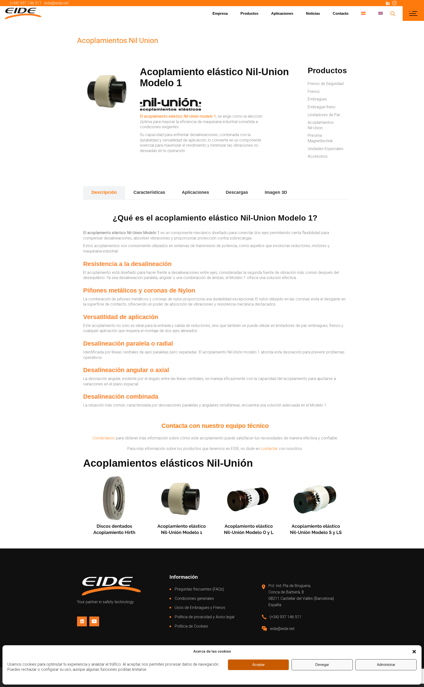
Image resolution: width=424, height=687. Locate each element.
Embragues (317, 99)
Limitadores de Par (324, 114)
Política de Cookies (191, 626)
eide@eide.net (56, 3)
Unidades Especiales (325, 148)
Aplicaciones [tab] (195, 192)
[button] (414, 651)
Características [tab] (149, 192)
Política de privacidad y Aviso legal (204, 617)
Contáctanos (104, 438)
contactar (269, 448)
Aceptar (258, 664)
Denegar (322, 664)
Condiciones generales (194, 598)
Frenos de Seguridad (326, 83)
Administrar (386, 664)
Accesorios (318, 156)
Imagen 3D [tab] (276, 192)
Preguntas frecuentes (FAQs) (199, 589)
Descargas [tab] (237, 192)
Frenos (314, 91)
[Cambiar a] (363, 13)
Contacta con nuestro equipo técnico (215, 425)
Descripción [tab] (104, 192)
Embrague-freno (321, 107)
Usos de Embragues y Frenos (200, 607)
